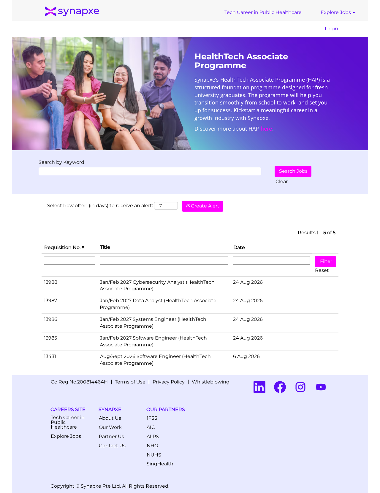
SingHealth (160, 464)
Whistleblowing (210, 382)
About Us (110, 418)
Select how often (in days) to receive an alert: (100, 205)
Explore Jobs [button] (336, 12)
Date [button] (239, 247)
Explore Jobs (66, 436)
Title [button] (105, 247)
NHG (152, 445)
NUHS (154, 455)
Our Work (110, 427)
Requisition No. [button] (63, 247)
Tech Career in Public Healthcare (263, 12)
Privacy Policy (169, 382)
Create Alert (204, 206)
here (266, 128)
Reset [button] (322, 270)
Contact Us (112, 445)
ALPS (153, 436)
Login (331, 28)
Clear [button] (282, 181)
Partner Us (111, 436)
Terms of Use (130, 382)
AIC (151, 427)
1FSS (152, 418)
